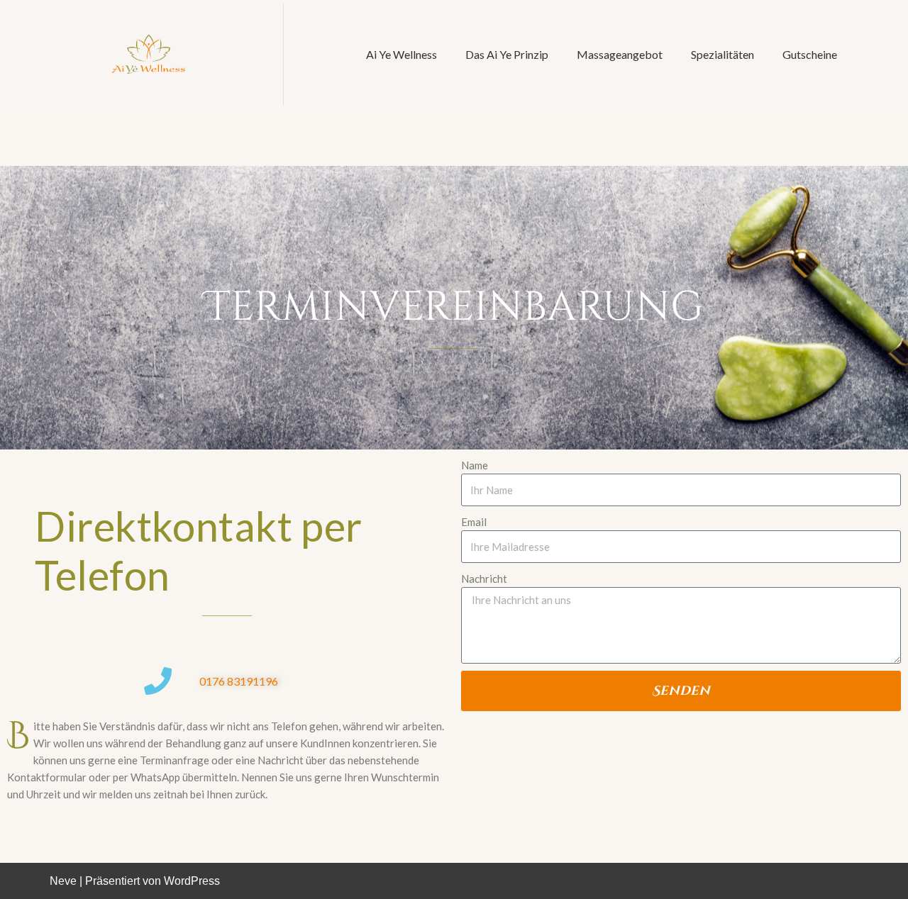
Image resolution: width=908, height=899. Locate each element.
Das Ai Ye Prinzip (506, 54)
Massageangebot (620, 54)
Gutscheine (809, 54)
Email (474, 521)
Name (474, 465)
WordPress (192, 881)
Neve (63, 881)
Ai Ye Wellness (401, 54)
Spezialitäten (722, 54)
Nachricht (484, 578)
